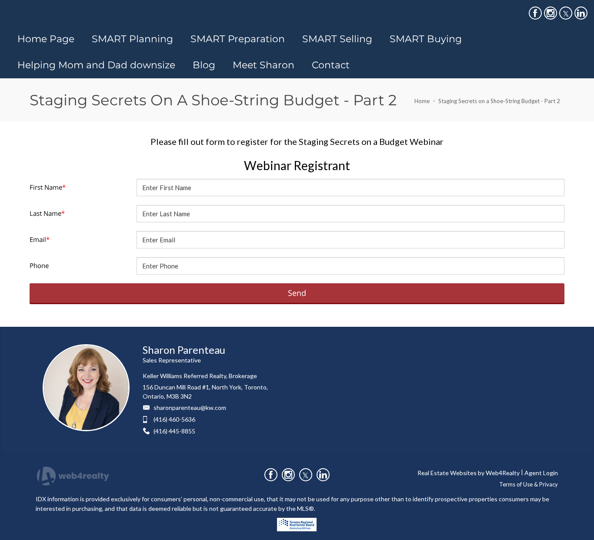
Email (40, 239)
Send (297, 293)
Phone (39, 265)
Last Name (47, 213)
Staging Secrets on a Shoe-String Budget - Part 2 (499, 100)
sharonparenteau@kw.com (190, 407)
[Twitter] (565, 13)
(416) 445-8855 (174, 431)
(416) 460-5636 (174, 419)
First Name (48, 187)
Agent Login (541, 472)
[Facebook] (535, 13)
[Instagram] (550, 13)
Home (422, 100)
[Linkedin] (580, 13)
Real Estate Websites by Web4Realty (468, 472)
